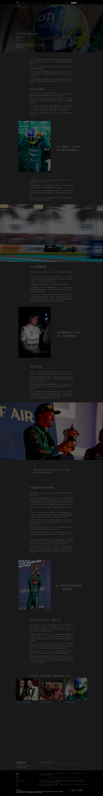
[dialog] (51, 791)
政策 (17, 792)
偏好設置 (80, 790)
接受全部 (73, 790)
